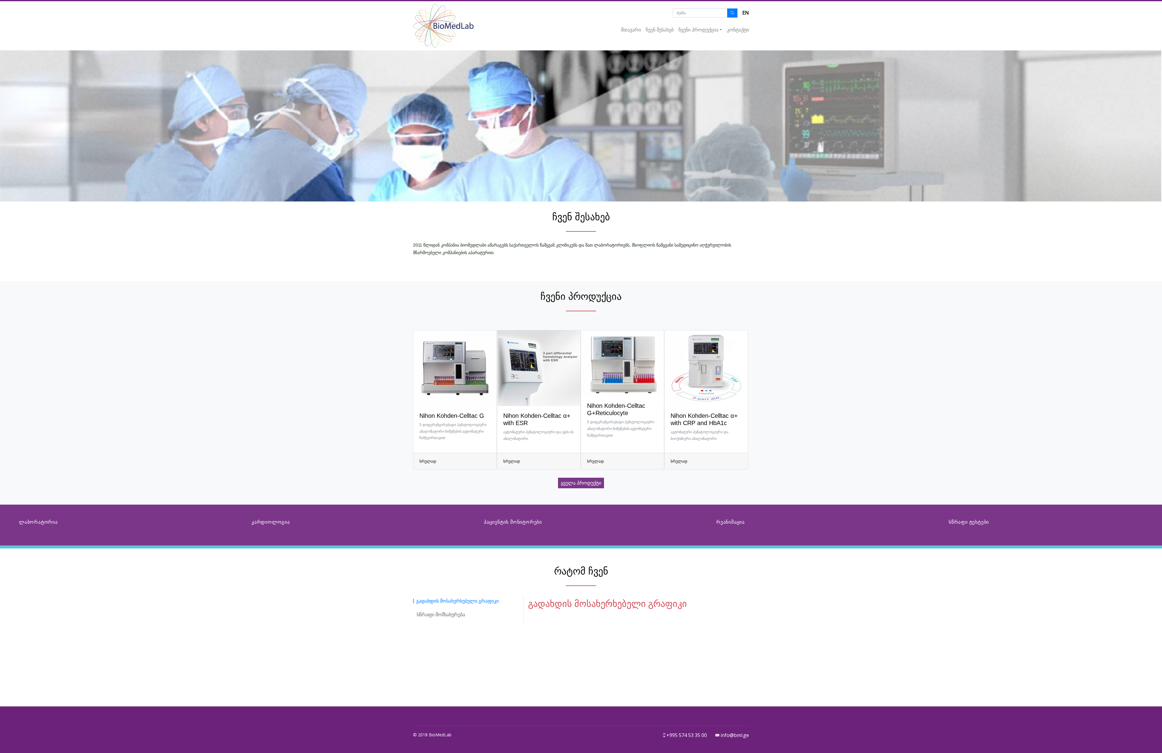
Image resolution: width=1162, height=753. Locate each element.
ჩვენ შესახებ (660, 29)
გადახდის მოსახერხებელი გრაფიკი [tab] (457, 601)
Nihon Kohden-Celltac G (451, 415)
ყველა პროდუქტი (581, 483)
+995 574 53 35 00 (686, 735)
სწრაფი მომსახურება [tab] (441, 614)
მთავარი (631, 29)
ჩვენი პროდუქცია (698, 29)
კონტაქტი (738, 29)
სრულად (427, 461)
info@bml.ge (734, 735)
